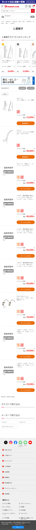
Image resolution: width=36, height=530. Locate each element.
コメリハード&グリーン (10, 514)
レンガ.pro (7, 506)
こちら (15, 524)
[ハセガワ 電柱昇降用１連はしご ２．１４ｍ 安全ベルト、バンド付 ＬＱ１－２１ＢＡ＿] (8, 235)
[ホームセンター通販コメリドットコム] (12, 7)
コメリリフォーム (25, 503)
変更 (32, 16)
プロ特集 (6, 517)
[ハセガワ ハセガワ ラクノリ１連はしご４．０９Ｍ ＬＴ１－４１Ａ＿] (8, 336)
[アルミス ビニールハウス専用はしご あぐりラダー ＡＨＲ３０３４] (8, 136)
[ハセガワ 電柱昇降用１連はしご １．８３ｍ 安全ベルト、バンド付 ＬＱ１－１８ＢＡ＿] (8, 202)
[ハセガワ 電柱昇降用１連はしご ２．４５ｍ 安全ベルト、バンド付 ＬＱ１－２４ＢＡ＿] (8, 269)
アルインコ (22, 422)
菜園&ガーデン (8, 510)
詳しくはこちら (30, 2)
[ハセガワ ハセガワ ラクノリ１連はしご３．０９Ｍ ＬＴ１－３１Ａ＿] (8, 370)
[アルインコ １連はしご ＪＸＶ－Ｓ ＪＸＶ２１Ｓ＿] (8, 170)
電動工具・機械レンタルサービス (27, 518)
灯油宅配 (23, 510)
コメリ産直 (7, 503)
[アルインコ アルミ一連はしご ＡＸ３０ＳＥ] (8, 105)
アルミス (4, 422)
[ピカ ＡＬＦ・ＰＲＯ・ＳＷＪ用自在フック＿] (8, 302)
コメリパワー (24, 513)
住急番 (22, 506)
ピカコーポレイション (7, 426)
